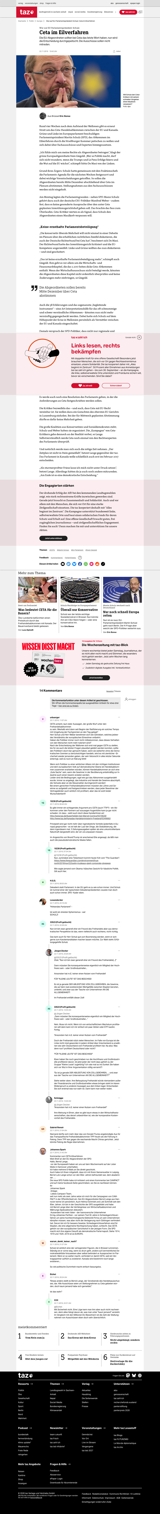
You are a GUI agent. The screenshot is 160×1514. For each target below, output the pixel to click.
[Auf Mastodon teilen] (68, 564)
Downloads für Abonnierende (63, 1482)
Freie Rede (23, 1450)
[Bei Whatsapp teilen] (86, 564)
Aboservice (55, 1474)
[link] (53, 12)
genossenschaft (121, 1394)
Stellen (85, 1402)
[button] (140, 12)
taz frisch (54, 1438)
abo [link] (112, 3)
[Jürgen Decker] (49, 952)
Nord (20, 1414)
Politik (31, 21)
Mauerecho (23, 1446)
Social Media (56, 1402)
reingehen (23, 1454)
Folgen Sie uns (118, 1376)
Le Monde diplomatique (125, 1443)
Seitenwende (127, 1498)
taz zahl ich (119, 1398)
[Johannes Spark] (42, 1151)
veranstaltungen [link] (31, 3)
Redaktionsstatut (100, 1494)
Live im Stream (89, 1442)
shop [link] (42, 3)
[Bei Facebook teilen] (80, 564)
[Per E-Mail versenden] (63, 564)
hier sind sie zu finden (68, 706)
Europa (39, 21)
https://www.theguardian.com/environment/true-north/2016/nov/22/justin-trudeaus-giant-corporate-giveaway (82, 861)
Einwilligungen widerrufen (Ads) (96, 1502)
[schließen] (139, 337)
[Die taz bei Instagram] (140, 1377)
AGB (118, 1498)
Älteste (118, 691)
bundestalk (23, 1434)
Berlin (21, 1410)
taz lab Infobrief (57, 1446)
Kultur (21, 1402)
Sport (20, 1406)
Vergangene (87, 1446)
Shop (20, 1479)
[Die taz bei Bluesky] (134, 1377)
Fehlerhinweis (70, 558)
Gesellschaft (24, 1398)
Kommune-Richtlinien (120, 1494)
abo (115, 1390)
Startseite (22, 21)
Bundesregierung (58, 1406)
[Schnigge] (49, 1099)
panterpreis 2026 (122, 1410)
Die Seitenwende (90, 1398)
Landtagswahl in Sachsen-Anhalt (62, 1392)
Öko (20, 1394)
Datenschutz (98, 1498)
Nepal (52, 1398)
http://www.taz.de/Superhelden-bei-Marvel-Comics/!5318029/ (78, 816)
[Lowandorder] (42, 901)
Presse (85, 1406)
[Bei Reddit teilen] (97, 564)
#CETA (52, 550)
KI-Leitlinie (135, 1494)
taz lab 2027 (87, 1450)
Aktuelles (86, 1390)
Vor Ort (85, 1438)
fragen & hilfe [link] (51, 3)
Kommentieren (57, 558)
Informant (87, 1498)
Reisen (21, 1471)
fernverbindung (25, 1438)
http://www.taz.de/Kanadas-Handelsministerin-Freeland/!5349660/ (80, 818)
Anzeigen (22, 1483)
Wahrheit (22, 1418)
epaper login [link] (135, 3)
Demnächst (87, 1434)
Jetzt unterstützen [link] (53, 538)
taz (25, 1375)
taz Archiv (118, 1447)
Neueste (109, 691)
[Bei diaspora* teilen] (92, 564)
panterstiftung (120, 1406)
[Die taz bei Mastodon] (128, 1377)
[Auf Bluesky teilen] (74, 564)
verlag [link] (20, 3)
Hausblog (86, 1394)
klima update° (24, 1442)
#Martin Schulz (63, 550)
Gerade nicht (130, 337)
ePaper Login (56, 1478)
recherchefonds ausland (125, 1402)
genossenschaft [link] (122, 3)
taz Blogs (118, 1435)
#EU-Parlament (77, 550)
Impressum (110, 1498)
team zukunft (56, 1434)
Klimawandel (56, 1410)
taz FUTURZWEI (121, 1439)
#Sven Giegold (91, 550)
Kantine (21, 1475)
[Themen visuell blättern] (115, 12)
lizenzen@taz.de (36, 1497)
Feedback (54, 1470)
